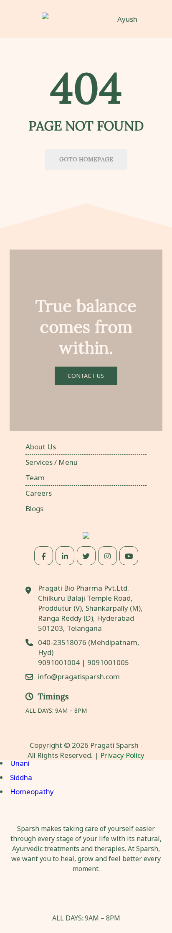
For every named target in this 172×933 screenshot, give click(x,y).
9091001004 (59, 662)
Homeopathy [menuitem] (32, 791)
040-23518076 (63, 642)
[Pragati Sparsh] (69, 19)
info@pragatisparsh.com (79, 676)
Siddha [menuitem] (21, 777)
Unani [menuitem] (20, 763)
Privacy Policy (122, 755)
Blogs (34, 508)
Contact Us (86, 376)
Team (35, 477)
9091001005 (108, 662)
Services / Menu (51, 462)
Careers (38, 493)
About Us (40, 446)
